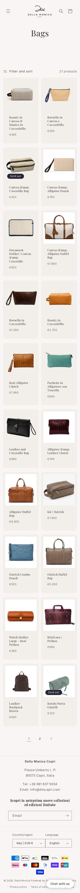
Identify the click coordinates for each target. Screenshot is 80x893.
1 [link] (29, 738)
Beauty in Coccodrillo (55, 322)
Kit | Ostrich (55, 512)
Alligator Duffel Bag (20, 513)
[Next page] (51, 738)
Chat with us (60, 884)
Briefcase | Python (54, 639)
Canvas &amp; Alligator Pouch (58, 189)
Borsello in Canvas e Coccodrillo (55, 121)
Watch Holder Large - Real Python (18, 641)
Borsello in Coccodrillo (17, 322)
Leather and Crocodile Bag (19, 451)
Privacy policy (18, 886)
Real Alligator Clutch (18, 384)
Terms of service (41, 886)
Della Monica (22, 880)
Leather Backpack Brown (16, 707)
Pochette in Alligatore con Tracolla (57, 386)
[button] (8, 11)
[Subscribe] (67, 815)
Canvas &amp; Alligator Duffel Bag (58, 253)
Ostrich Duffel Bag (57, 576)
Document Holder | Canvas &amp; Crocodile (20, 255)
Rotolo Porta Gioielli (56, 705)
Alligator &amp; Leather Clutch (58, 451)
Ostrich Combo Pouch (19, 576)
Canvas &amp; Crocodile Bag (19, 189)
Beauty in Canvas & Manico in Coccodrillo (17, 123)
